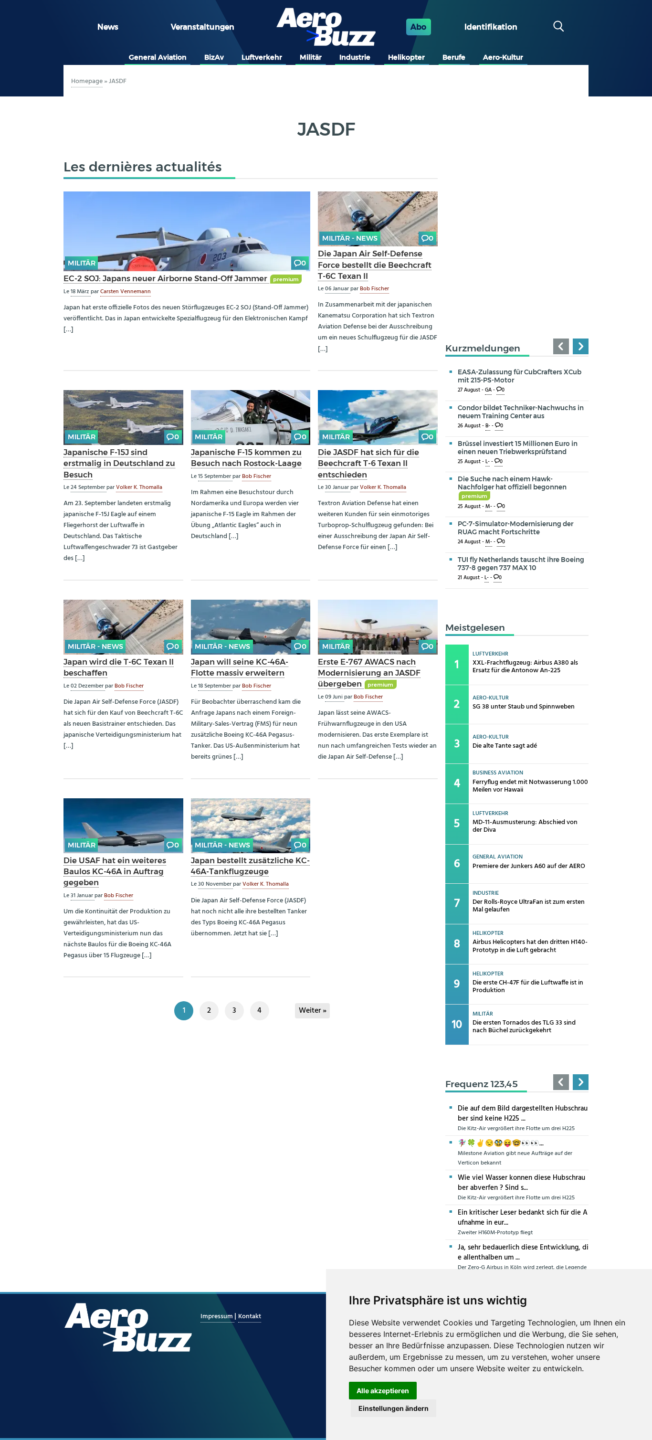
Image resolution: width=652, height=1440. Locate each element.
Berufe (453, 57)
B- (487, 426)
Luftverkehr (262, 57)
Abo (418, 27)
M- (488, 507)
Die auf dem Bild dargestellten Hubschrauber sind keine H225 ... (523, 1113)
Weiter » (312, 1011)
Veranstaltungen (202, 27)
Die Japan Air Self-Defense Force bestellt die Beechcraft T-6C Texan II (374, 264)
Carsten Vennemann (125, 291)
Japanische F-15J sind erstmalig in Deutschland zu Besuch (119, 463)
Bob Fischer (374, 289)
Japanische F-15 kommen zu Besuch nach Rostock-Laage (246, 457)
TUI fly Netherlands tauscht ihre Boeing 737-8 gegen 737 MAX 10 (521, 564)
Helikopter (406, 57)
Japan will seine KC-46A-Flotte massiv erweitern (239, 667)
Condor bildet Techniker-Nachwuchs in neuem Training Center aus (521, 412)
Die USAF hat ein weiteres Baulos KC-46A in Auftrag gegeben (114, 871)
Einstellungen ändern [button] (393, 1408)
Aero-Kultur (503, 57)
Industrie (354, 57)
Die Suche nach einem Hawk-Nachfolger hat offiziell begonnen (512, 487)
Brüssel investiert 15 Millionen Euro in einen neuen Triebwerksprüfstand (518, 447)
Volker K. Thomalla (139, 487)
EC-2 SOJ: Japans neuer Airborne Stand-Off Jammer (166, 278)
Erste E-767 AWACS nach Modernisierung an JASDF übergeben (369, 672)
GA (488, 390)
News (107, 27)
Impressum (217, 1316)
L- (487, 462)
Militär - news (350, 238)
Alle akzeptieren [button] (383, 1391)
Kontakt (249, 1316)
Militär (311, 57)
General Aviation (158, 57)
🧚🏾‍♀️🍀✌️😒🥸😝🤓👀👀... (501, 1143)
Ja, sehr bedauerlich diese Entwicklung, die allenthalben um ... (523, 1252)
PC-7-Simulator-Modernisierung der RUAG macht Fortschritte (515, 528)
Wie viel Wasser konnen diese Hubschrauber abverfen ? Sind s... (521, 1183)
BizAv (214, 57)
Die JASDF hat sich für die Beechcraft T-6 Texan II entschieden (368, 463)
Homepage (87, 81)
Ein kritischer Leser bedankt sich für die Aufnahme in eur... (523, 1217)
